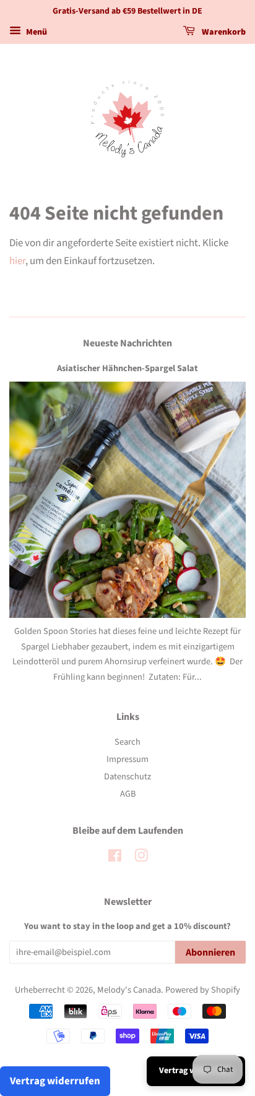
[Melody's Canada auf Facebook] (115, 858)
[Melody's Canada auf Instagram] (141, 858)
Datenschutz (127, 776)
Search (127, 741)
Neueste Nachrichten (127, 343)
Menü (35, 32)
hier (17, 261)
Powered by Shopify (202, 989)
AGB (128, 793)
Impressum (127, 759)
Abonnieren (210, 952)
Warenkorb (223, 32)
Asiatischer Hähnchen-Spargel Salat (127, 368)
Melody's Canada (129, 989)
